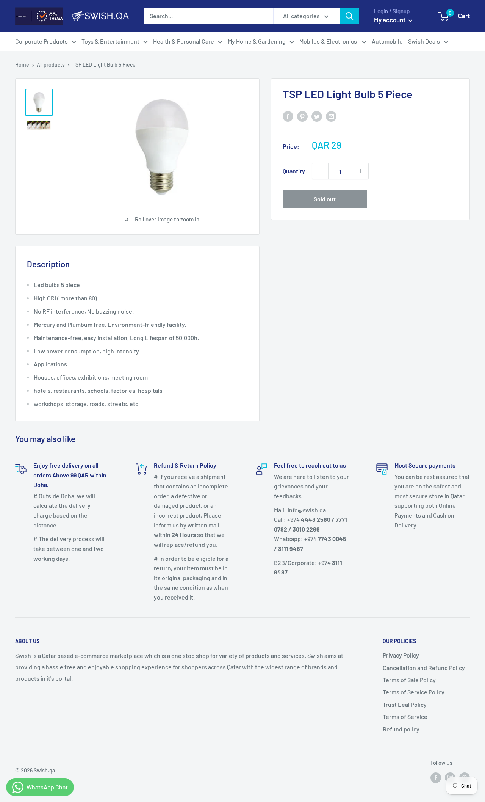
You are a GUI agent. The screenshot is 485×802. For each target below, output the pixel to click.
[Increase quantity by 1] (360, 171)
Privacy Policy (401, 655)
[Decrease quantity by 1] (320, 171)
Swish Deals (424, 41)
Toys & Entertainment (110, 41)
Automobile (387, 41)
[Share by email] (331, 116)
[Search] (349, 16)
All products (51, 64)
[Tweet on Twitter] (316, 116)
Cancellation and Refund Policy (424, 667)
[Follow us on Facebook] (435, 777)
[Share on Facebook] (288, 116)
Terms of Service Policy (413, 691)
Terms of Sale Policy (409, 679)
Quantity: (295, 170)
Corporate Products (41, 41)
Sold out (325, 198)
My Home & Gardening (257, 41)
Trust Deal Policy (405, 704)
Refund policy (401, 729)
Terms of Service (405, 716)
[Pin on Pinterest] (302, 116)
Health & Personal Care (183, 41)
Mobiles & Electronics (328, 41)
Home (22, 64)
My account (390, 20)
